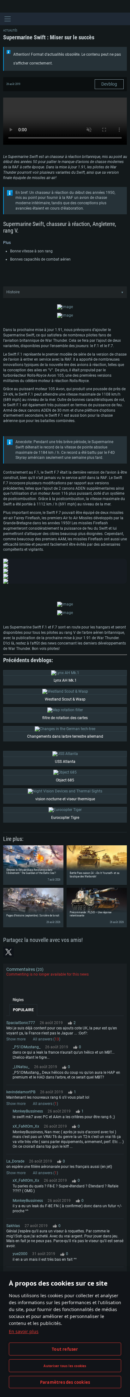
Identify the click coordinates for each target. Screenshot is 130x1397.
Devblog (109, 84)
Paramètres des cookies (65, 1382)
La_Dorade (15, 1161)
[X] (8, 952)
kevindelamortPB (20, 1092)
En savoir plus (23, 1331)
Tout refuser (65, 1349)
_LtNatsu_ (21, 1067)
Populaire (23, 1010)
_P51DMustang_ (26, 1047)
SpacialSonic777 (20, 1023)
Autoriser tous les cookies (65, 1366)
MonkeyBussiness (28, 1111)
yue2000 (20, 1254)
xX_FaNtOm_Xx (26, 1126)
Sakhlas (13, 1226)
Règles (18, 1000)
